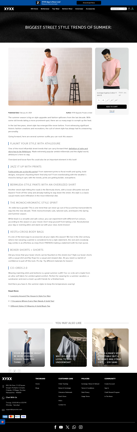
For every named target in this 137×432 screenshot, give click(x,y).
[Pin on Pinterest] (19, 371)
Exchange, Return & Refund (90, 384)
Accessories (90, 9)
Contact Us (62, 405)
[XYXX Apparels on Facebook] (55, 427)
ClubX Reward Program (112, 392)
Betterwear (45, 9)
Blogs (37, 388)
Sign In (107, 388)
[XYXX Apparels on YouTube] (61, 427)
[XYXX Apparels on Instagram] (81, 427)
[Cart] (129, 9)
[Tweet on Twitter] (14, 371)
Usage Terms (85, 396)
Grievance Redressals (65, 392)
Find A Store (62, 396)
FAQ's (60, 401)
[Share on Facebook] (10, 371)
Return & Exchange (64, 388)
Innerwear (79, 9)
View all (112, 111)
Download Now (89, 3)
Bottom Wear (67, 9)
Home (38, 384)
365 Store (34, 9)
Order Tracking (63, 384)
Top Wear (55, 9)
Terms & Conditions (87, 388)
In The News (109, 396)
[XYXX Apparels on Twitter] (67, 427)
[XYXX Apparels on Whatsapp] (74, 427)
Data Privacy (85, 392)
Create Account (110, 384)
